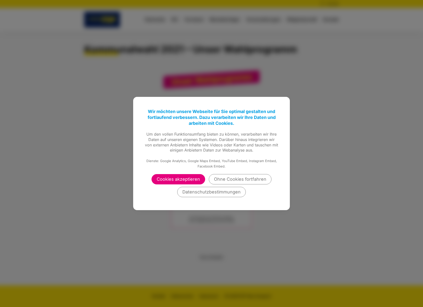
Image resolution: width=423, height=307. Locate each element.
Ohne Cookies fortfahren (240, 179)
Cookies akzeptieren (178, 179)
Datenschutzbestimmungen (211, 191)
